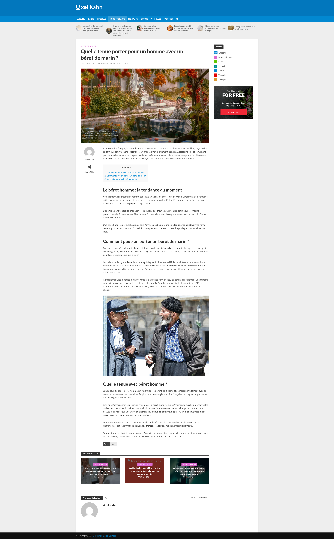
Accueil (81, 19)
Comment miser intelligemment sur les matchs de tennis (152, 28)
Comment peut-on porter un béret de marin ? (126, 175)
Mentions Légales (100, 536)
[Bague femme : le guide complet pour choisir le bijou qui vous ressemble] (170, 28)
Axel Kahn (89, 159)
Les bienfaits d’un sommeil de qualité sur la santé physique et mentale (93, 28)
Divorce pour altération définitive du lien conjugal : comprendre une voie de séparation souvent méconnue (123, 30)
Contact (112, 536)
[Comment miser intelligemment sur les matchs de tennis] (140, 28)
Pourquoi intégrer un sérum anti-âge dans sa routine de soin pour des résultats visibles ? (100, 471)
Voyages (169, 19)
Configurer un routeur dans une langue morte (245, 28)
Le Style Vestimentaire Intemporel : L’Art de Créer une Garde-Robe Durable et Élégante (189, 471)
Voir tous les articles (198, 497)
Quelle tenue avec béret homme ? (121, 179)
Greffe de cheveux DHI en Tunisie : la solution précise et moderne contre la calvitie (145, 471)
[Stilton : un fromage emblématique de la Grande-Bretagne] (200, 28)
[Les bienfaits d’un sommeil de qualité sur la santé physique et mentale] (79, 28)
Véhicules (156, 19)
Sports (144, 19)
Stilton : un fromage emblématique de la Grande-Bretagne (215, 28)
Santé (91, 19)
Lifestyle (101, 19)
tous (113, 444)
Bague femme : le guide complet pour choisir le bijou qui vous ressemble (184, 28)
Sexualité (133, 19)
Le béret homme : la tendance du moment (125, 172)
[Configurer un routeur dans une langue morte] (231, 28)
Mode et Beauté (117, 19)
